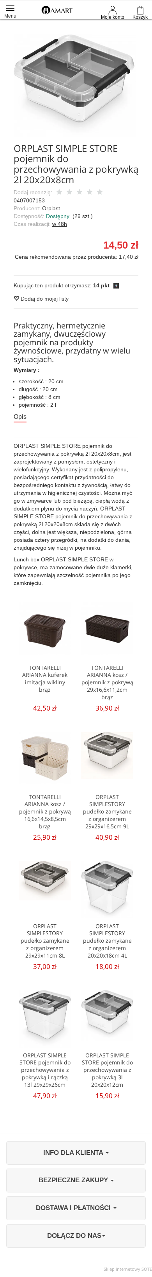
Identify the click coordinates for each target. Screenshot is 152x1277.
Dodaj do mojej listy (44, 299)
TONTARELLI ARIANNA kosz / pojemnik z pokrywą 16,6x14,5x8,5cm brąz (45, 811)
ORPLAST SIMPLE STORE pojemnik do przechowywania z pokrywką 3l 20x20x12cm (107, 1070)
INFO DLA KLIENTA (74, 1152)
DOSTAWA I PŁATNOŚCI (74, 1208)
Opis (20, 416)
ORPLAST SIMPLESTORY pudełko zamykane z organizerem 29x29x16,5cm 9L (107, 811)
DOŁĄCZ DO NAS (74, 1235)
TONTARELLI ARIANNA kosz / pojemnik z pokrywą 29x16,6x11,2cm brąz (107, 682)
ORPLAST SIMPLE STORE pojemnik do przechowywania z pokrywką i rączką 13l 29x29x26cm (45, 1070)
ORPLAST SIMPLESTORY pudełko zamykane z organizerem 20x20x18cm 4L (107, 941)
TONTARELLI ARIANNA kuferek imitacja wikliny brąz (44, 679)
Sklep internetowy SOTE (128, 1269)
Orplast (51, 208)
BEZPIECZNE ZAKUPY (74, 1180)
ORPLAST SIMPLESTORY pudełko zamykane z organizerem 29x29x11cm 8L (45, 941)
